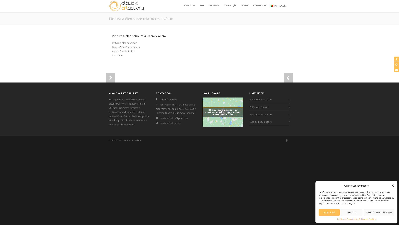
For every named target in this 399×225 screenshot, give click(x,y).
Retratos (189, 6)
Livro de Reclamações (260, 121)
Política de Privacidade (347, 219)
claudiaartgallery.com (170, 123)
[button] (392, 185)
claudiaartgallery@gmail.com (174, 118)
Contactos (259, 6)
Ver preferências (379, 212)
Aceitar (329, 212)
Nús (202, 6)
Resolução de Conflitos (261, 114)
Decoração (230, 6)
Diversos (214, 6)
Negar (351, 212)
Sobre (245, 6)
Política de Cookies (367, 219)
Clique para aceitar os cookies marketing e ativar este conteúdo (223, 112)
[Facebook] (287, 140)
